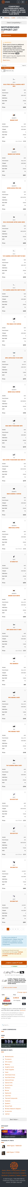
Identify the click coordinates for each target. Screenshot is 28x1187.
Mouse (7, 1090)
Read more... (6, 60)
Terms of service (7, 1173)
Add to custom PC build (14, 963)
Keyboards (8, 1093)
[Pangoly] (5, 2)
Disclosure (22, 1010)
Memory (7, 1064)
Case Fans (8, 1095)
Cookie (23, 1170)
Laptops (7, 1114)
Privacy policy (16, 1170)
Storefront (5, 1175)
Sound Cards (8, 1085)
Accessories (8, 1111)
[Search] (18, 2)
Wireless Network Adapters (13, 1108)
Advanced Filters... (8, 68)
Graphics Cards (9, 1067)
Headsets (7, 1101)
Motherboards (6, 35)
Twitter (18, 1175)
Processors (8, 1059)
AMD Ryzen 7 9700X (13, 1152)
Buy (24, 998)
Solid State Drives (10, 1075)
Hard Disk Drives (10, 1077)
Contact (22, 1173)
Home (4, 1170)
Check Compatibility (13, 23)
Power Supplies (9, 1069)
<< (2, 929)
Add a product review (10, 987)
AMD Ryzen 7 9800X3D (14, 1146)
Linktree (24, 1175)
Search (24, 65)
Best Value (13, 1119)
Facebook (12, 1175)
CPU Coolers (8, 1062)
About (8, 1170)
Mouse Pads (8, 1106)
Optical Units (9, 1082)
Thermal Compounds (11, 1098)
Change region (22, 992)
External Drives (9, 1080)
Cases (6, 1072)
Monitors (7, 1088)
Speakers (7, 1103)
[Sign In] (26, 2)
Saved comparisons (9, 1029)
